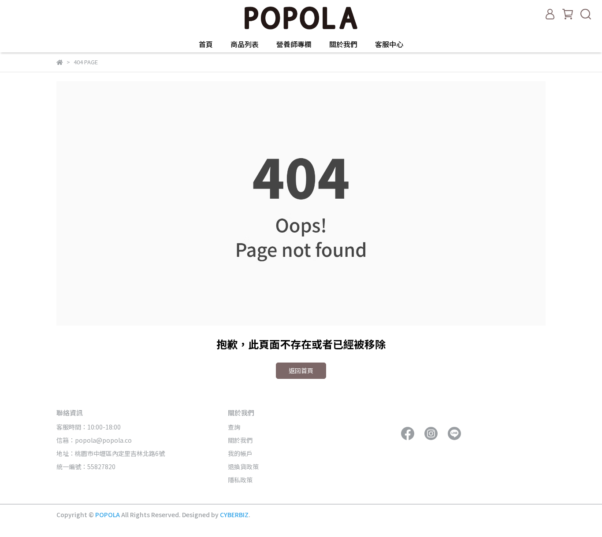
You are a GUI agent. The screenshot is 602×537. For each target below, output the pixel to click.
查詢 (234, 426)
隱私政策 (240, 479)
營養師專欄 (294, 44)
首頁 (206, 44)
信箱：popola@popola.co (94, 440)
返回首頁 (301, 370)
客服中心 (389, 44)
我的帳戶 (240, 453)
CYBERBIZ (234, 514)
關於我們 (343, 44)
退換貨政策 (243, 466)
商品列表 (244, 44)
